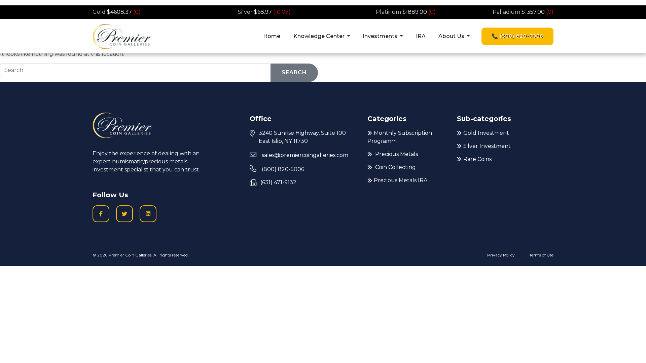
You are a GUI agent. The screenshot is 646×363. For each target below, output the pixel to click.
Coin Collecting (395, 167)
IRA (421, 36)
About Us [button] (452, 36)
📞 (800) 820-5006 (517, 36)
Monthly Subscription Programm (399, 137)
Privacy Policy (501, 254)
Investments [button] (381, 36)
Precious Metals (396, 154)
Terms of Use (541, 254)
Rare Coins (477, 159)
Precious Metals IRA (400, 180)
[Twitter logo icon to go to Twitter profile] (124, 213)
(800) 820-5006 (282, 169)
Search (294, 72)
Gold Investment (486, 133)
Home (271, 36)
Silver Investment (487, 146)
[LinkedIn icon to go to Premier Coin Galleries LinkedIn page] (148, 213)
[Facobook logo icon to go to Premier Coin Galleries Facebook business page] (101, 213)
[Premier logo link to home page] (122, 36)
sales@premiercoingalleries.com (304, 155)
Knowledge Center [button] (319, 36)
